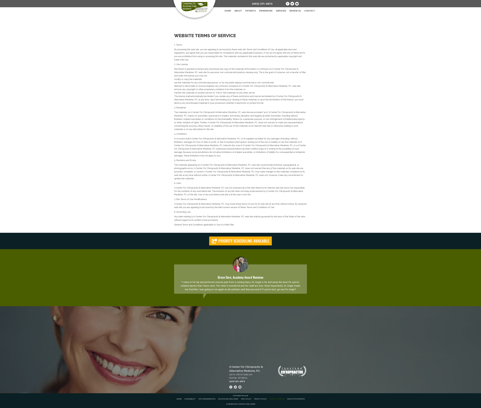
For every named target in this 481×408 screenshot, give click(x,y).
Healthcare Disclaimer (228, 399)
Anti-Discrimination (206, 399)
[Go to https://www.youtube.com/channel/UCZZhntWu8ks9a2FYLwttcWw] (297, 4)
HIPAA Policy (246, 399)
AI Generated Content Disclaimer (240, 404)
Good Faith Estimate (296, 399)
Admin (179, 399)
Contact (309, 11)
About (238, 11)
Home (228, 11)
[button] (240, 241)
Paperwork (266, 11)
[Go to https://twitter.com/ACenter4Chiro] (292, 4)
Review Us (295, 11)
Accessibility (190, 399)
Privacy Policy (260, 399)
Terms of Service (277, 399)
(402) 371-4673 (262, 3)
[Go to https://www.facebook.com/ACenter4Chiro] (287, 4)
